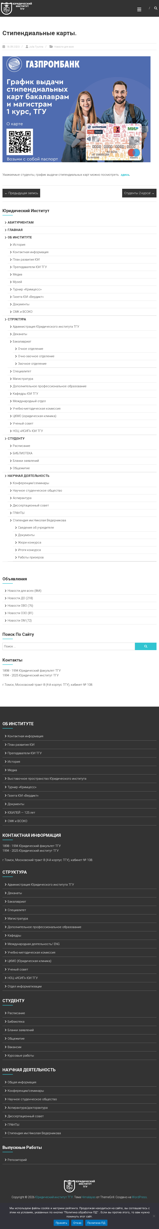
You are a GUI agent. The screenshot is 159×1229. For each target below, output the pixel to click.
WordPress (139, 1197)
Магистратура (23, 379)
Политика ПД (96, 1222)
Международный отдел (29, 401)
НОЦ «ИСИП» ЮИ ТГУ (28, 431)
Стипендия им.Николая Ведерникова (39, 520)
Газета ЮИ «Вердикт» (28, 297)
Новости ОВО (17, 605)
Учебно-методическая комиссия (36, 408)
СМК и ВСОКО (23, 312)
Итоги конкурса (29, 550)
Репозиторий (17, 1160)
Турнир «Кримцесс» (27, 289)
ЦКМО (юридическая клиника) (34, 416)
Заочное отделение (32, 364)
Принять (61, 1222)
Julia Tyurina (36, 46)
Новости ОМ (16, 620)
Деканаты (20, 334)
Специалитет (22, 371)
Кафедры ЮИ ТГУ (25, 394)
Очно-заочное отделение (36, 356)
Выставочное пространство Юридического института (47, 778)
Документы (21, 304)
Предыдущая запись (21, 193)
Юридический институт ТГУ (54, 1197)
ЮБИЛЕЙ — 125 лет (21, 812)
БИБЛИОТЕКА (22, 453)
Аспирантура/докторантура (28, 1108)
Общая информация (22, 1082)
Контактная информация (30, 252)
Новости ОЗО (17, 613)
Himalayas (89, 1197)
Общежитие (21, 468)
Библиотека (16, 1021)
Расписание (21, 446)
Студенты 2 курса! (139, 193)
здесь (124, 175)
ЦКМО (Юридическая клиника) (29, 961)
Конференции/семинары (31, 483)
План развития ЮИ (26, 259)
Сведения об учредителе (36, 527)
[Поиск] (146, 646)
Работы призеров (31, 557)
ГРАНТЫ (18, 513)
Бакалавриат (22, 341)
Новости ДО (16, 598)
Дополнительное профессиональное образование (50, 386)
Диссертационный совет (31, 505)
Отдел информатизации (25, 986)
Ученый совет (23, 423)
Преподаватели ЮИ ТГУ (30, 267)
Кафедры (14, 935)
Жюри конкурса (29, 542)
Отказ (77, 1222)
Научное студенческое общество (37, 490)
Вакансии (14, 1047)
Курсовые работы (21, 1055)
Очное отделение (30, 349)
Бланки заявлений (26, 461)
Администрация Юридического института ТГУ (46, 326)
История (19, 245)
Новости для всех (64, 46)
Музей (17, 282)
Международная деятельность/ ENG (34, 944)
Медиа (17, 274)
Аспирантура (22, 498)
